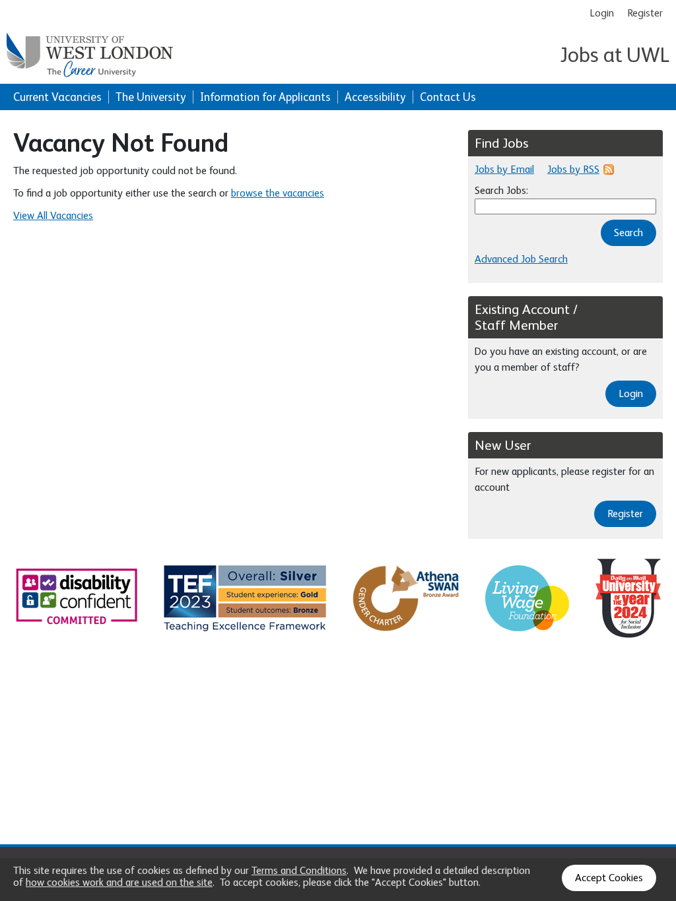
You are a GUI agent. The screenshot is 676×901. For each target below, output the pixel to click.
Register (645, 13)
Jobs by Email (504, 169)
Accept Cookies (609, 878)
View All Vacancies (53, 216)
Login (602, 13)
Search (628, 233)
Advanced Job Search (521, 259)
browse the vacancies (277, 193)
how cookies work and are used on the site (119, 882)
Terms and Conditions (299, 871)
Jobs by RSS (573, 169)
